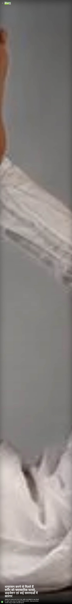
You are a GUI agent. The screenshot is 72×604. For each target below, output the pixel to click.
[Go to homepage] (8, 3)
